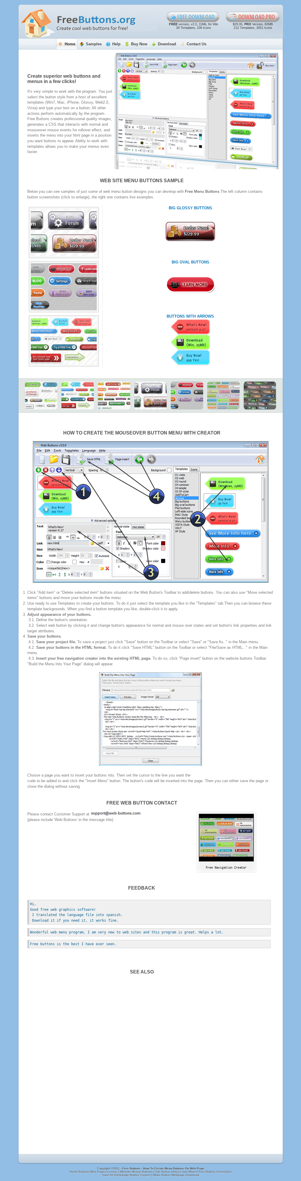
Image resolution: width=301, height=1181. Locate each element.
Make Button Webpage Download (176, 1175)
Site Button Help (166, 1171)
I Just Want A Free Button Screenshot (205, 1171)
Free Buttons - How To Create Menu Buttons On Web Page (163, 1168)
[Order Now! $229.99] (190, 231)
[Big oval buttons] (64, 286)
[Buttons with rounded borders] (41, 395)
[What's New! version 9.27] (190, 327)
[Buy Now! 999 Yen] (190, 357)
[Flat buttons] (223, 395)
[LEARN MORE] (190, 284)
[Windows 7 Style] (260, 395)
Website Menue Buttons (136, 1171)
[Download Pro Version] (252, 17)
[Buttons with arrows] (64, 340)
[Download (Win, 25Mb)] (190, 342)
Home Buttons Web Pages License (94, 1171)
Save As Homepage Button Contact (126, 1175)
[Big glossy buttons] (64, 232)
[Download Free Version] (193, 17)
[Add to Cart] (114, 395)
